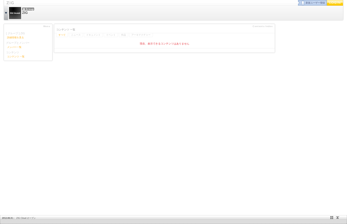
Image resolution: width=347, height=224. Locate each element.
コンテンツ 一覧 (15, 56)
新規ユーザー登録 (315, 2)
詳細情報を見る (15, 37)
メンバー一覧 (14, 47)
